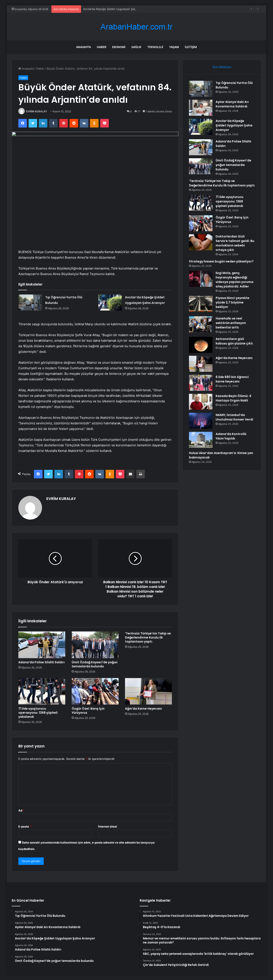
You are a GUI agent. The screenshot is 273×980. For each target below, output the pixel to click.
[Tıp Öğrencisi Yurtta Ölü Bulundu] (30, 302)
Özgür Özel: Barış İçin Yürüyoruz (88, 710)
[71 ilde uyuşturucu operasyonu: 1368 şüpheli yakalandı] (41, 691)
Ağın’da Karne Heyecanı (143, 708)
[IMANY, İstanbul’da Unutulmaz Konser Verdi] (200, 421)
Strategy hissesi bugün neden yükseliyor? (221, 261)
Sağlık (136, 47)
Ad (21, 810)
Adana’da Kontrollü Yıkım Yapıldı (231, 436)
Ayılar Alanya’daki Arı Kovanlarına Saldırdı (232, 104)
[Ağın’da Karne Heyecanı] (148, 691)
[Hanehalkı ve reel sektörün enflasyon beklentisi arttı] (200, 324)
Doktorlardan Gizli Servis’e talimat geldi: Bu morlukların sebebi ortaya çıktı (235, 243)
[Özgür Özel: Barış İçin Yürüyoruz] (95, 691)
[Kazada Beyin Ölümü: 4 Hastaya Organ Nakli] (200, 402)
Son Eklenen (221, 67)
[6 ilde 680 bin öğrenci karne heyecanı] (200, 383)
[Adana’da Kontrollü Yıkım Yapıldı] (200, 440)
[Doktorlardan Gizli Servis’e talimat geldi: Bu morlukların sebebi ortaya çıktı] (200, 242)
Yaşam (174, 47)
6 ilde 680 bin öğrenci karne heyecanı (232, 379)
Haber (101, 47)
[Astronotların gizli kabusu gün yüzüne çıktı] (200, 345)
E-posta (24, 826)
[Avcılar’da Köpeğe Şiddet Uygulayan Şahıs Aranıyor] (110, 302)
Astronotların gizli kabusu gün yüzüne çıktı (234, 341)
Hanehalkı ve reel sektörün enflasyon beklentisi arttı (231, 323)
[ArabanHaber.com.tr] (136, 27)
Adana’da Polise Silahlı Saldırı (41, 662)
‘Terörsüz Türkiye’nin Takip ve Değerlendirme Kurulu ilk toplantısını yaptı (148, 637)
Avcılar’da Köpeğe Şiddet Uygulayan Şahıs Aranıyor (116, 9)
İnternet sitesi (107, 826)
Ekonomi (118, 47)
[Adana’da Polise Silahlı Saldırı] (41, 644)
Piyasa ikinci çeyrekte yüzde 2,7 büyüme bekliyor (232, 302)
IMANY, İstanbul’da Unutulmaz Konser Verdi (234, 417)
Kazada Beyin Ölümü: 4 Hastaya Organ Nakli (233, 398)
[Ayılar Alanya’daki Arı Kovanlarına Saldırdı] (200, 108)
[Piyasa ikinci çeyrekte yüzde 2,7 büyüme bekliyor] (200, 304)
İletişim (191, 47)
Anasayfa (83, 47)
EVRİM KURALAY (36, 111)
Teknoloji (155, 47)
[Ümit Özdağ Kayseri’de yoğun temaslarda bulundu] (95, 644)
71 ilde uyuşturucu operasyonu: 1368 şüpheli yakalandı (38, 712)
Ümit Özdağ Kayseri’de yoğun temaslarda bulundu (95, 664)
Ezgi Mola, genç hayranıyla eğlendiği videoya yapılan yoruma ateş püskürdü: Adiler (234, 280)
